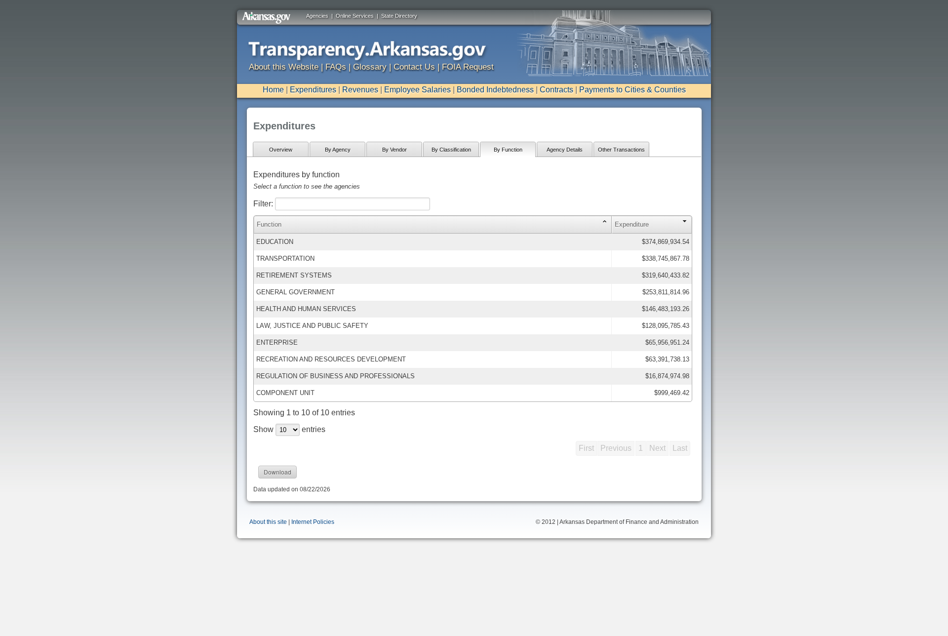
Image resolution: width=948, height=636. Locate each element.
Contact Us (414, 67)
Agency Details (565, 150)
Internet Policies (312, 521)
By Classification (451, 150)
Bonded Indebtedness (495, 89)
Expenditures (313, 89)
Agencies (317, 16)
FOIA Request (468, 67)
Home (273, 89)
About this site (268, 521)
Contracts (556, 89)
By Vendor (394, 150)
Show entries (289, 429)
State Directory (399, 16)
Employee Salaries (417, 89)
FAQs (335, 67)
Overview (280, 150)
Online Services (355, 16)
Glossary (370, 67)
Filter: (264, 203)
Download (277, 472)
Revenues (360, 89)
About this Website (283, 67)
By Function (508, 150)
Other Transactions (621, 150)
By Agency (338, 150)
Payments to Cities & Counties (632, 89)
